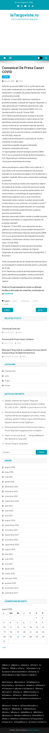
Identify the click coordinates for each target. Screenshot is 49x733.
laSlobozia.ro (25, 719)
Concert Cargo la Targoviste (16, 444)
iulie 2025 (9, 506)
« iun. (4, 647)
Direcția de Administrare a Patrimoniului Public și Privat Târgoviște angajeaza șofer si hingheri (25, 429)
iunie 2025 (9, 511)
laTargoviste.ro (24, 15)
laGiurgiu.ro (18, 692)
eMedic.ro (6, 665)
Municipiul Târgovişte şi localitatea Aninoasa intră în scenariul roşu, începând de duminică (24, 351)
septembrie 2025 (12, 501)
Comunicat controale (11, 329)
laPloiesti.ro (40, 685)
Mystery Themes (33, 730)
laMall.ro (13, 668)
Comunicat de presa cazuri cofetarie (42, 310)
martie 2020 (10, 574)
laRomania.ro (7, 682)
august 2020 (10, 549)
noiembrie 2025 (11, 491)
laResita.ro (27, 715)
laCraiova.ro (20, 685)
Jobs (7, 376)
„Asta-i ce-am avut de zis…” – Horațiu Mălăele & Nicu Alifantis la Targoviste (24, 437)
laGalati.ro (30, 685)
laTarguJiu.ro (8, 722)
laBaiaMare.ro (26, 712)
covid (35, 301)
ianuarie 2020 (10, 583)
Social (6, 77)
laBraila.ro (18, 715)
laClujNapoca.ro (33, 682)
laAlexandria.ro (29, 709)
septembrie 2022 (12, 525)
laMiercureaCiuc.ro (31, 692)
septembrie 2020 (12, 545)
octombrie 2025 (11, 496)
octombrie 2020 (11, 540)
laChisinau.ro (33, 672)
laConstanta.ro (8, 685)
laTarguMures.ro (21, 722)
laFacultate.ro (32, 668)
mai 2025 (9, 516)
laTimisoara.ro (8, 689)
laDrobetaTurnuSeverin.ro (30, 698)
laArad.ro (6, 712)
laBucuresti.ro (19, 682)
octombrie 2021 (11, 530)
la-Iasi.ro (15, 706)
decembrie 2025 (11, 487)
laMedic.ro (15, 665)
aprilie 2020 (9, 569)
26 (18, 637)
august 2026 (10, 467)
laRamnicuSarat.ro (30, 695)
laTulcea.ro (33, 722)
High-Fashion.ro (22, 675)
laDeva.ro (39, 689)
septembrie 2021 (12, 535)
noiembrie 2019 (11, 593)
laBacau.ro (15, 712)
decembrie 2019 (11, 588)
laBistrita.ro (38, 712)
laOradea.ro (7, 695)
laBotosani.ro (7, 715)
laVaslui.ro (7, 709)
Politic (7, 381)
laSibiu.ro (6, 719)
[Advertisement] (24, 41)
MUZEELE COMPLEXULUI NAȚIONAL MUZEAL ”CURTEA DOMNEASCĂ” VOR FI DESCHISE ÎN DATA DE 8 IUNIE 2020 (9, 310)
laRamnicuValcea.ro (10, 698)
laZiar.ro (21, 668)
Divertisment (10, 371)
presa (6, 304)
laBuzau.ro (19, 689)
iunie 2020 (9, 559)
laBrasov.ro (6, 706)
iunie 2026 (9, 472)
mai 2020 (9, 564)
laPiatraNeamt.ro (9, 675)
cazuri (14, 301)
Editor (20, 81)
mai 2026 (9, 477)
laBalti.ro (33, 675)
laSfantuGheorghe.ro (29, 706)
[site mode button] (40, 58)
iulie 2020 (9, 554)
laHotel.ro (34, 665)
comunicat (25, 301)
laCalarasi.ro (29, 689)
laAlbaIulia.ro (17, 709)
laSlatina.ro (15, 719)
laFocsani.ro (7, 692)
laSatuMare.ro (38, 715)
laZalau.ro (42, 722)
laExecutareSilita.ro (20, 672)
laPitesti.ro (17, 695)
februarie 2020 (11, 578)
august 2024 (10, 520)
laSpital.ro (25, 665)
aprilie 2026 (9, 482)
